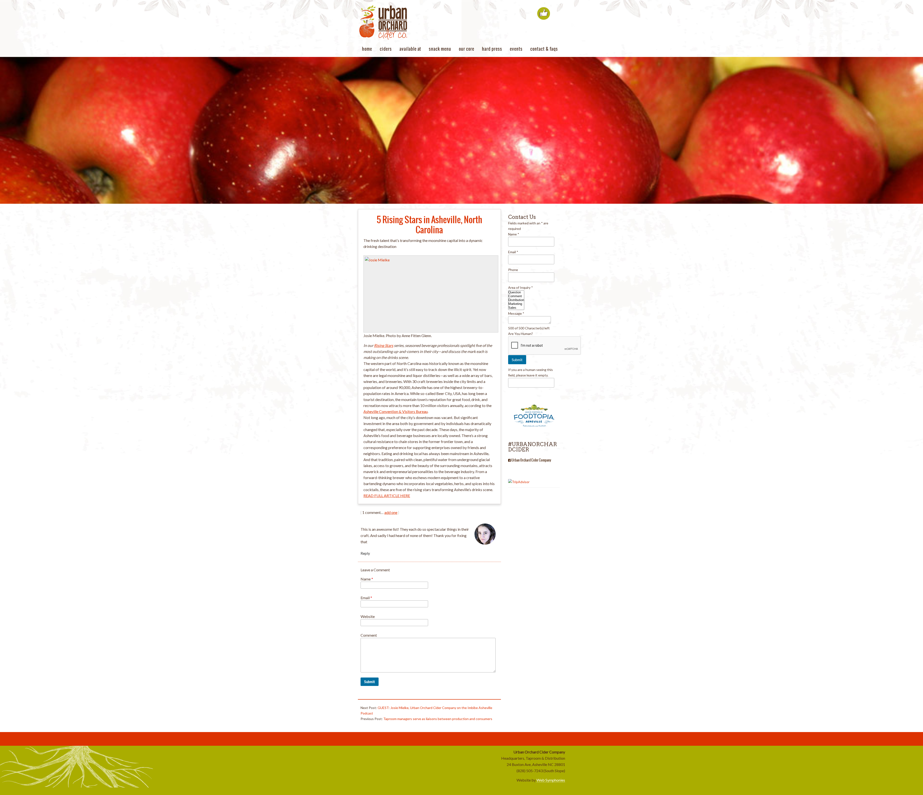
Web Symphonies (550, 780)
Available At (410, 49)
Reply (365, 553)
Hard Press (492, 49)
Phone (513, 270)
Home (367, 49)
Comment (369, 635)
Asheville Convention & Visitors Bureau (395, 411)
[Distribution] (516, 300)
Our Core (466, 49)
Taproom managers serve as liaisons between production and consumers (437, 719)
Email (366, 597)
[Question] (516, 292)
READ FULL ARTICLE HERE (386, 495)
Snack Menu (440, 49)
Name (367, 579)
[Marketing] (516, 304)
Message (516, 313)
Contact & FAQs (544, 49)
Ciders (386, 49)
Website (368, 616)
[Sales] (516, 308)
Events (516, 49)
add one (390, 512)
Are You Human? (520, 334)
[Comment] (516, 296)
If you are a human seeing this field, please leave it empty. (530, 372)
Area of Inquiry (520, 287)
